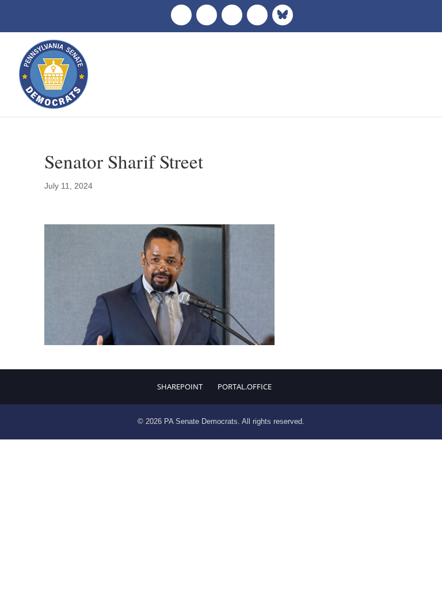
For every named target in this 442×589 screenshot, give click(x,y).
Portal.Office (245, 386)
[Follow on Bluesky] (282, 15)
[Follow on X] (206, 15)
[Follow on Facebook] (181, 15)
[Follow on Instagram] (232, 15)
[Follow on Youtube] (257, 15)
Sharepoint (180, 386)
